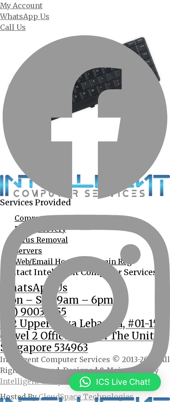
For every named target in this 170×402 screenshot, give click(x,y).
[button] (115, 382)
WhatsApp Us (24, 16)
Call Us (13, 27)
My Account (21, 5)
